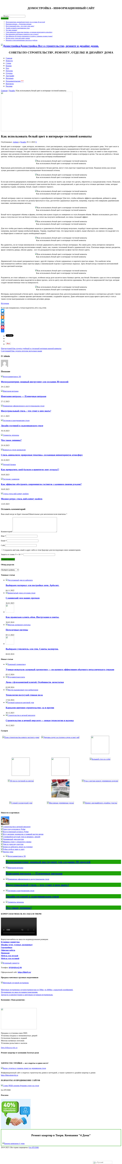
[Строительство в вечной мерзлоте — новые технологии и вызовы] (15, 826)
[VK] (61, 314)
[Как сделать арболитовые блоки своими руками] (17, 846)
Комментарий (6, 531)
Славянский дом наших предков (23, 597)
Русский (100, 1162)
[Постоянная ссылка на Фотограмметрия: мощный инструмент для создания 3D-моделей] (11, 376)
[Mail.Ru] (61, 324)
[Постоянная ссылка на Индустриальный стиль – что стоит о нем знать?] (22, 406)
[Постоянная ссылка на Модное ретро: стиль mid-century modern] (15, 493)
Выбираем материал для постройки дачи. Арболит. (32, 585)
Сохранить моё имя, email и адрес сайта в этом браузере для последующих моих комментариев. (42, 550)
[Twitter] (61, 310)
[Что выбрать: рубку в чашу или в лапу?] (13, 849)
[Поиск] (2, 16)
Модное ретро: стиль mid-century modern (18, 38)
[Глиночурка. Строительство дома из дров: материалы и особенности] (12, 844)
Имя (2, 536)
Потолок (9, 70)
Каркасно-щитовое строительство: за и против (30, 707)
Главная (9, 58)
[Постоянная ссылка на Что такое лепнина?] (10, 435)
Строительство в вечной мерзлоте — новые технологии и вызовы (40, 720)
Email (3, 540)
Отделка (9, 73)
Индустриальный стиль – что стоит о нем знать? (20, 26)
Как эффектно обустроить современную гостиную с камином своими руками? (29, 36)
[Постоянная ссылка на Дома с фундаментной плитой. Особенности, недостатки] (15, 677)
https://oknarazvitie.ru (9, 1047)
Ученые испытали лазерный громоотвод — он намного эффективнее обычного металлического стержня (60, 669)
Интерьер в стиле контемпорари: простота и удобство (21, 40)
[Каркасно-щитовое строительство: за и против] (5, 824)
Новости (9, 60)
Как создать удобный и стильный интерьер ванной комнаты (31, 348)
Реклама (9, 86)
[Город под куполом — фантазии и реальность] (13, 829)
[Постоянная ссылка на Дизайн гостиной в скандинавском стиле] (15, 420)
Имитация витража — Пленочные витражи (18, 24)
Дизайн (12, 90)
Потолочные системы (17, 629)
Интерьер (9, 78)
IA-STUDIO (34, 1147)
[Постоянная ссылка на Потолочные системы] (18, 624)
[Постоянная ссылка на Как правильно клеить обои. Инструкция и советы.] (10, 612)
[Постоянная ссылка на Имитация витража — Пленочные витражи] (9, 391)
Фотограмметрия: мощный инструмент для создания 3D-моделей (25, 22)
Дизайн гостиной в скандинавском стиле (18, 28)
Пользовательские (15, 81)
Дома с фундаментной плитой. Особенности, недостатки (35, 682)
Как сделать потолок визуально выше (21, 351)
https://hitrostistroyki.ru (9, 1075)
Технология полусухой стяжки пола (24, 694)
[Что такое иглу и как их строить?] (22, 834)
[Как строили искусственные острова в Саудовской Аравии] (15, 831)
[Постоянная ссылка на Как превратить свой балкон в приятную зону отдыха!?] (8, 464)
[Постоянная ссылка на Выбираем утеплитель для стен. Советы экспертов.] (10, 643)
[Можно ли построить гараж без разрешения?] (16, 841)
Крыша (9, 65)
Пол (7, 68)
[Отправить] (61, 330)
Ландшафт (10, 75)
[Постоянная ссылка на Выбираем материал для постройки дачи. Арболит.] (19, 580)
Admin (16, 142)
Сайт (3, 545)
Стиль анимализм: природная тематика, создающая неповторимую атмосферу (29, 32)
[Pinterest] (61, 327)
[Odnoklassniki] (61, 317)
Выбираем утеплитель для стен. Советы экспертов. (32, 648)
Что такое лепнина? (11, 30)
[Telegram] (61, 320)
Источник (5, 303)
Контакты (10, 83)
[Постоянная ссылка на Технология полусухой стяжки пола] (22, 689)
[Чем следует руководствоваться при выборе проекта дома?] (7, 851)
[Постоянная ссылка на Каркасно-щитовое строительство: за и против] (20, 702)
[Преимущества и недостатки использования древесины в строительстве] (12, 839)
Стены (8, 63)
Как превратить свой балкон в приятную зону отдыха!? (22, 34)
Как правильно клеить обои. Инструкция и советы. (32, 617)
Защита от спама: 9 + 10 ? (11, 554)
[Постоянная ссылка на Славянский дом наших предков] (20, 593)
